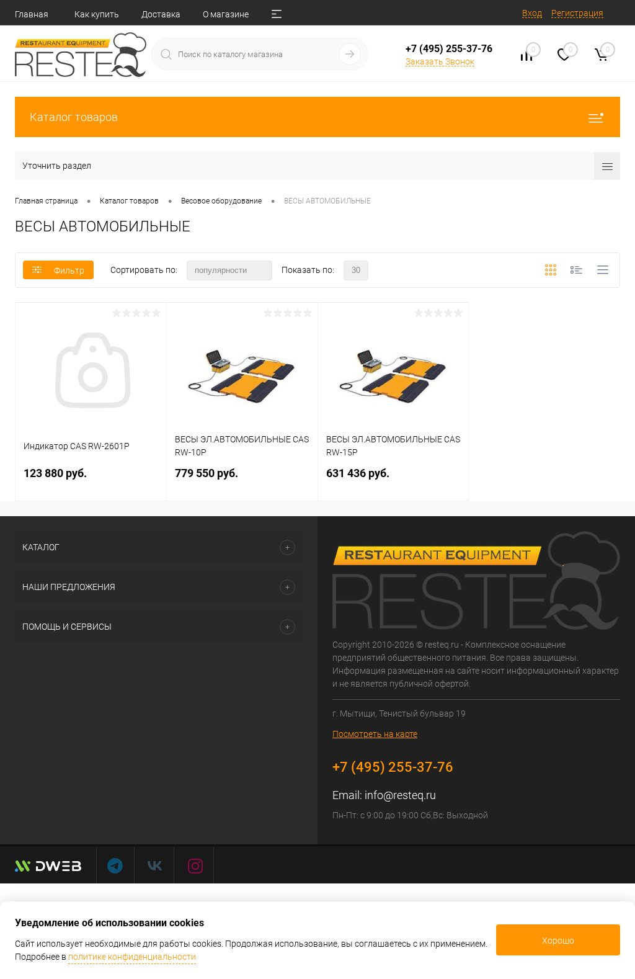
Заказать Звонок (440, 61)
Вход (532, 13)
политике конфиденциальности (132, 957)
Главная (31, 14)
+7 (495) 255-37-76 (449, 49)
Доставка (160, 14)
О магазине (226, 14)
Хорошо (558, 940)
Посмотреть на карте (374, 734)
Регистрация (577, 13)
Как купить (96, 14)
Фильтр (69, 270)
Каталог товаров (74, 116)
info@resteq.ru (400, 795)
